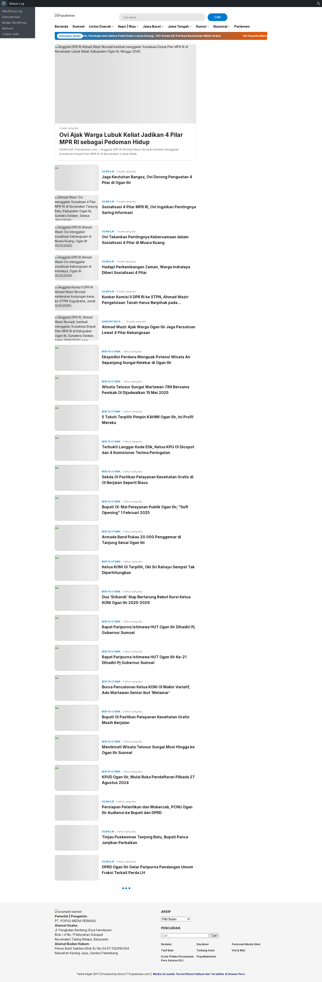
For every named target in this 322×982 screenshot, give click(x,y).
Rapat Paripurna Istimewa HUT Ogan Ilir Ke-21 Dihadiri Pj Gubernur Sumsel (144, 660)
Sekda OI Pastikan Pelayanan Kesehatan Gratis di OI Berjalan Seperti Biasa (147, 480)
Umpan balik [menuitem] (10, 34)
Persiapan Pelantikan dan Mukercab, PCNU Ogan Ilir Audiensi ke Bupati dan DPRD (147, 810)
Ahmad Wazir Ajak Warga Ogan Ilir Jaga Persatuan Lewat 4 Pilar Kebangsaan (148, 330)
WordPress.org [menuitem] (12, 11)
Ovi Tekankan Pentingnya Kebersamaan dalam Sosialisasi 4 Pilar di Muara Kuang (145, 240)
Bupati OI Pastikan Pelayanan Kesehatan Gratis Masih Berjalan (145, 720)
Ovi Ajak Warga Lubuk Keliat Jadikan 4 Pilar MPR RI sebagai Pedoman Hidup (121, 138)
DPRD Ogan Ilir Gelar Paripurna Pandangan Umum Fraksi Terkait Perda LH (147, 870)
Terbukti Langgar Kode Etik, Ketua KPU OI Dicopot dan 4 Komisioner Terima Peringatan (148, 450)
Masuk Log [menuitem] (16, 3)
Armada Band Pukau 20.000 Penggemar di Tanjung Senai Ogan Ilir (141, 540)
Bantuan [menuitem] (7, 28)
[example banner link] (68, 911)
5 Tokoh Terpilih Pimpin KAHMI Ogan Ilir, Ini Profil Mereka (147, 420)
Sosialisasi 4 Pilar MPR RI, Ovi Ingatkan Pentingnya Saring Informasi (149, 210)
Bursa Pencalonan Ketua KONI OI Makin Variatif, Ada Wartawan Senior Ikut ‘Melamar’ (146, 690)
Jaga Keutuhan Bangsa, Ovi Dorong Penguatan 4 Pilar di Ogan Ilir (147, 180)
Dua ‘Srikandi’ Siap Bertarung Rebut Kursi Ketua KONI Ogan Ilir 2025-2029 (146, 600)
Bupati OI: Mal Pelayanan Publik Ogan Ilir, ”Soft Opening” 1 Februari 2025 (145, 510)
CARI (217, 17)
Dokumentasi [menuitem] (11, 17)
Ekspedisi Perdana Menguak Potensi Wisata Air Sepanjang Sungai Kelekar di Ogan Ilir (146, 360)
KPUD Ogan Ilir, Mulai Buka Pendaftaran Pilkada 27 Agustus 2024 (148, 780)
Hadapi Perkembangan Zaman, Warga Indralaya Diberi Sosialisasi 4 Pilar (146, 270)
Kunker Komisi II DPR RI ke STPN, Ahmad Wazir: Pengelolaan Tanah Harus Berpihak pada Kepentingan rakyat (145, 300)
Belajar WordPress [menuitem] (14, 22)
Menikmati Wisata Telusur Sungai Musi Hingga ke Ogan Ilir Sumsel (148, 750)
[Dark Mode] (264, 17)
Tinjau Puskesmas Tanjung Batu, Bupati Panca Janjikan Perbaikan (145, 840)
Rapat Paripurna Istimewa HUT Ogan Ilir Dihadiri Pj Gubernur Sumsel (148, 630)
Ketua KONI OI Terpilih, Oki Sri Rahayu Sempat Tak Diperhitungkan (148, 570)
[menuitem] (4, 3)
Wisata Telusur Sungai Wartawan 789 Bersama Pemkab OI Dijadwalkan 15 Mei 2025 (145, 390)
